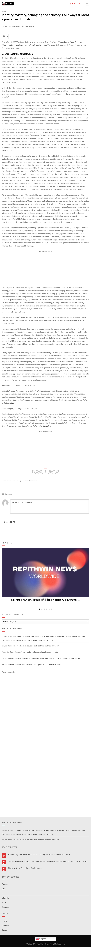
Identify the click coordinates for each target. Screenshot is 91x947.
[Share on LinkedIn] (50, 472)
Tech (4, 902)
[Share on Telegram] (58, 472)
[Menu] (87, 3)
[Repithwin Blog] (8, 3)
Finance (5, 884)
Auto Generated (28, 26)
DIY (3, 889)
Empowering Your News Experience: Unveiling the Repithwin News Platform (39, 854)
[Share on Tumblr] (54, 472)
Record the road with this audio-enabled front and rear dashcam (33, 646)
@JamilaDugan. (47, 426)
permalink (34, 481)
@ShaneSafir (8, 403)
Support (5, 930)
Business (5, 907)
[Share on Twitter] (37, 472)
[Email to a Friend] (41, 472)
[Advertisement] (45, 269)
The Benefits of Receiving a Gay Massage (25, 868)
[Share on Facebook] (33, 472)
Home (4, 921)
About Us (6, 925)
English (42, 939)
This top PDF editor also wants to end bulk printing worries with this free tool (49, 658)
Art (3, 893)
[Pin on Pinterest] (46, 472)
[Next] (86, 574)
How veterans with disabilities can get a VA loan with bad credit (36, 664)
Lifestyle (5, 898)
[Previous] (5, 574)
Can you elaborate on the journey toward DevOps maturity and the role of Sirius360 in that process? (48, 861)
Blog (4, 11)
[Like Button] (4, 36)
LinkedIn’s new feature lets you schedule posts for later (36, 652)
